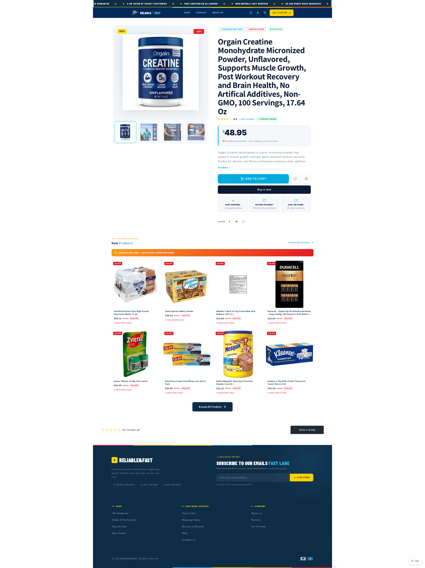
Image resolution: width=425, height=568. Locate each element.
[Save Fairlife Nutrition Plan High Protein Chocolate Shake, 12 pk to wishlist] (155, 263)
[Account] (258, 13)
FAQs (185, 533)
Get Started (280, 12)
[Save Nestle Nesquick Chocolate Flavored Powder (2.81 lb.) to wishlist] (258, 333)
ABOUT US (217, 12)
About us (256, 513)
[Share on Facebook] (229, 221)
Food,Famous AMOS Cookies (179, 311)
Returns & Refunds (193, 526)
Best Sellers (119, 533)
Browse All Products (299, 242)
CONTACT (201, 12)
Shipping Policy (191, 519)
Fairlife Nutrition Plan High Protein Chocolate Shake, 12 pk (131, 313)
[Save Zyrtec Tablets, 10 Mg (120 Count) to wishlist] (155, 333)
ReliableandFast (128, 558)
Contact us (188, 539)
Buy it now (264, 189)
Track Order (189, 513)
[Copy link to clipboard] (243, 221)
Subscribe (303, 477)
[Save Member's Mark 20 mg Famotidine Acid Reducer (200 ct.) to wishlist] (258, 263)
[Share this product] (306, 178)
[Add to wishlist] (295, 178)
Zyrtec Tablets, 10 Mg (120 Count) (131, 381)
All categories (120, 513)
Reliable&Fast (136, 460)
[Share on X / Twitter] (236, 221)
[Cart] (265, 13)
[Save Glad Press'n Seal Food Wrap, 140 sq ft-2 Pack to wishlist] (206, 333)
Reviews (256, 519)
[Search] (251, 13)
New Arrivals (119, 526)
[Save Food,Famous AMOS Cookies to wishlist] (206, 263)
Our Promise (258, 526)
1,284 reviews (247, 119)
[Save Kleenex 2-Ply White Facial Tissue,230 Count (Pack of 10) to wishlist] (309, 333)
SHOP (187, 12)
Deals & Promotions (124, 519)
